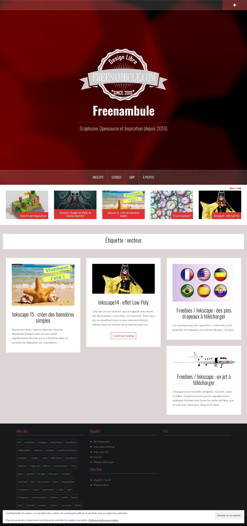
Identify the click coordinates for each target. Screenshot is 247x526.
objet (36, 489)
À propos (148, 177)
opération (48, 489)
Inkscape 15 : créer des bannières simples (123, 214)
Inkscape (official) (104, 446)
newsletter (68, 481)
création (22, 458)
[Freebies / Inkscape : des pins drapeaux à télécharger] (204, 282)
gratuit (30, 473)
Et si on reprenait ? (182, 216)
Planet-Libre (101, 485)
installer (66, 473)
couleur (50, 450)
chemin (38, 450)
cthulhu (34, 458)
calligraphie (24, 450)
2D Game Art (101, 441)
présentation (39, 497)
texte (74, 497)
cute (44, 458)
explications (61, 465)
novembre (23, 489)
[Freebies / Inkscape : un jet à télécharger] (204, 359)
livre (55, 481)
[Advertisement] (197, 466)
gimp (20, 473)
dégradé (35, 465)
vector (54, 505)
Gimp (132, 177)
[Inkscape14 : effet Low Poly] (123, 278)
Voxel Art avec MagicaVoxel (33, 216)
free (73, 465)
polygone (23, 497)
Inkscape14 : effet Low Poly (226, 216)
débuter (22, 465)
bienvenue (56, 442)
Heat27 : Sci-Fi (102, 480)
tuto (20, 505)
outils (60, 489)
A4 (19, 442)
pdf (69, 489)
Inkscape (98, 177)
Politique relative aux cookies (104, 520)
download (70, 458)
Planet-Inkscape (103, 462)
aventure (30, 442)
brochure (71, 442)
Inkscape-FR (101, 452)
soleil (64, 497)
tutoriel (30, 505)
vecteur (42, 505)
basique (42, 442)
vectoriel (66, 505)
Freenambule (124, 110)
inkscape (53, 473)
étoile (78, 505)
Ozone (98, 457)
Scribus (116, 177)
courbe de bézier (67, 450)
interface (22, 481)
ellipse (47, 465)
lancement (44, 481)
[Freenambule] (123, 74)
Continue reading (123, 335)
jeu (32, 481)
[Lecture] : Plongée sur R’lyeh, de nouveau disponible (75, 214)
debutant (56, 458)
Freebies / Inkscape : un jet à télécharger (204, 379)
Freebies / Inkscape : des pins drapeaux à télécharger (204, 313)
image (41, 473)
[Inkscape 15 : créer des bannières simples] (43, 284)
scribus (54, 497)
